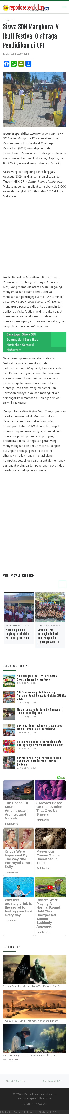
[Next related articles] (62, 584)
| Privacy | (30, 1112)
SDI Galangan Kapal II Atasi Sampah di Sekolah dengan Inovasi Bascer (37, 678)
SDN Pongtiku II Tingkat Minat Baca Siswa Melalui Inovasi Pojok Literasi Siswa (39, 727)
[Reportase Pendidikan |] (26, 7)
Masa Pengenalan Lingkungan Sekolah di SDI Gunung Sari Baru (18, 634)
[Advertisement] (34, 236)
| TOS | (55, 1112)
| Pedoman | (18, 1112)
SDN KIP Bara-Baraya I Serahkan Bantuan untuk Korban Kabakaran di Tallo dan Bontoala (39, 761)
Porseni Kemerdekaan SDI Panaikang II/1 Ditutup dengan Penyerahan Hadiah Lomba (40, 743)
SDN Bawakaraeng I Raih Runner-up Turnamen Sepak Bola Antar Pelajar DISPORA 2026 (41, 696)
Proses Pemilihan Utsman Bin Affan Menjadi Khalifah (32, 986)
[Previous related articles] (54, 584)
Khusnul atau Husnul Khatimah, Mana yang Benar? (30, 1020)
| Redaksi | (5, 1112)
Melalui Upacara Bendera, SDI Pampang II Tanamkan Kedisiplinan (39, 711)
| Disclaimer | (44, 1112)
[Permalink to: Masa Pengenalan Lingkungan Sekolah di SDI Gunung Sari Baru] (19, 607)
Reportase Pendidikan (38, 1094)
